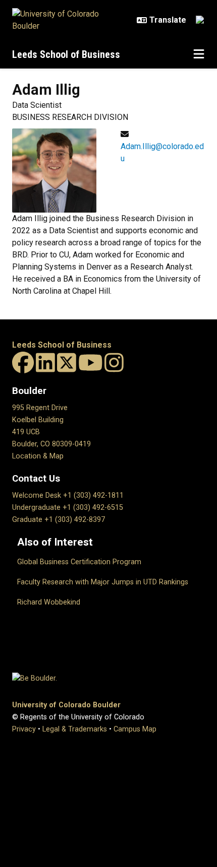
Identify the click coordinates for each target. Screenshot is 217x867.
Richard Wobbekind (48, 602)
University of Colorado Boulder (66, 705)
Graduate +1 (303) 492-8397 (58, 519)
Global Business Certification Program (79, 562)
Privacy (24, 729)
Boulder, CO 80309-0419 (51, 444)
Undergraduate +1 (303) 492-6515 (67, 507)
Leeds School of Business (66, 54)
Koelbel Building (38, 420)
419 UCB (26, 432)
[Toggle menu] (199, 54)
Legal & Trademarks (74, 729)
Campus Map (135, 729)
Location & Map (38, 456)
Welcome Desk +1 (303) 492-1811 (68, 495)
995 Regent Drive (40, 408)
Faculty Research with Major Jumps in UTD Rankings (102, 582)
